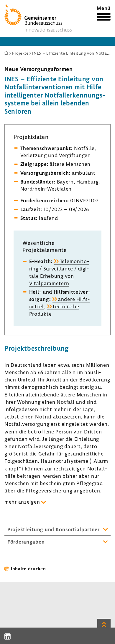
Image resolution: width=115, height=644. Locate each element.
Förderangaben (26, 542)
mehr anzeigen (22, 502)
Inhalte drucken (28, 568)
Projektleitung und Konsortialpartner (53, 529)
